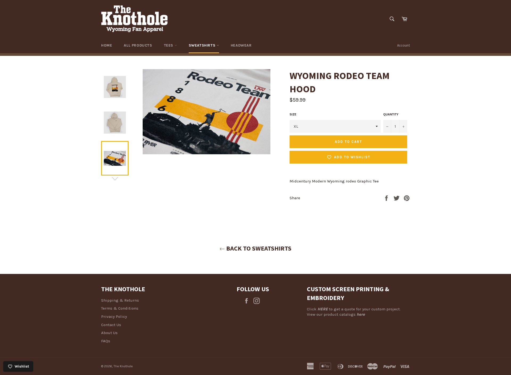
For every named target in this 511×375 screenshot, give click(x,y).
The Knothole (123, 366)
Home (106, 45)
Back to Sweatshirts (258, 248)
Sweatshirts (203, 45)
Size (293, 114)
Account (403, 45)
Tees (169, 45)
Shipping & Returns (120, 300)
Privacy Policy (114, 316)
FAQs (105, 341)
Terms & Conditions (119, 308)
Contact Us (111, 324)
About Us (109, 332)
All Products (138, 45)
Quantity (390, 114)
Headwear (241, 45)
